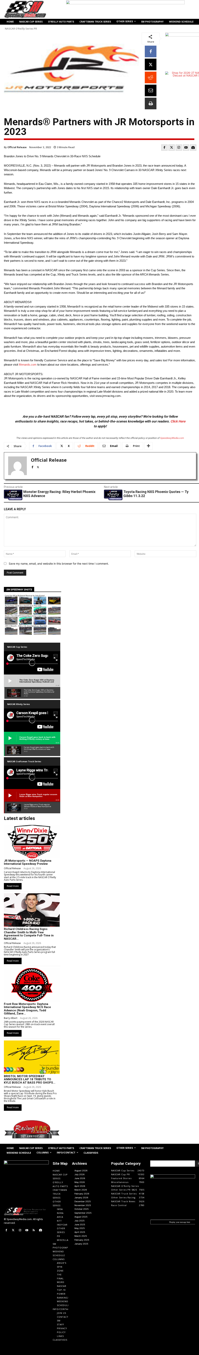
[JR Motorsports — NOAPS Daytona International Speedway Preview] (32, 841)
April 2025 (79, 1232)
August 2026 (80, 1170)
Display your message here (179, 1222)
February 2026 (81, 1193)
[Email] (150, 90)
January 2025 (81, 1243)
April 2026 (79, 1186)
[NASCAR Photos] (193, 147)
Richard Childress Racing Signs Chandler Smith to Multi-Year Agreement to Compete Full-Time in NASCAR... (29, 933)
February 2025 (81, 1240)
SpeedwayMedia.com (172, 437)
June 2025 (79, 1224)
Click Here (177, 421)
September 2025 (83, 1213)
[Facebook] (150, 51)
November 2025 (82, 1205)
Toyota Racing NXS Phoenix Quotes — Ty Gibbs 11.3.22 (156, 494)
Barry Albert (10, 1018)
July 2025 (79, 1220)
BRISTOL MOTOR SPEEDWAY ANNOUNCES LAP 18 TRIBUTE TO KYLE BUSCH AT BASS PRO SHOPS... (29, 1079)
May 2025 (79, 1228)
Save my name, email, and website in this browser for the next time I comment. (59, 563)
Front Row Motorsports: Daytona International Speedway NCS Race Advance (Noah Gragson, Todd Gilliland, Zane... (27, 1008)
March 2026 (80, 1189)
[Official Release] (17, 465)
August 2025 (80, 1216)
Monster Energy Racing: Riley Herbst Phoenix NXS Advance (59, 494)
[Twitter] (171, 147)
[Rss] (33, 1230)
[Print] (150, 103)
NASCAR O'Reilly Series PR (21, 28)
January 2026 (81, 1197)
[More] (148, 446)
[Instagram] (179, 147)
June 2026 (79, 1178)
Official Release (17, 147)
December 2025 (82, 1201)
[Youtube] (186, 147)
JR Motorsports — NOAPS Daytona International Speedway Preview (27, 862)
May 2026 (79, 1182)
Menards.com (28, 364)
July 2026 (79, 1174)
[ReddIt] (150, 77)
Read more (13, 886)
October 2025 (81, 1209)
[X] (150, 64)
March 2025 (80, 1236)
